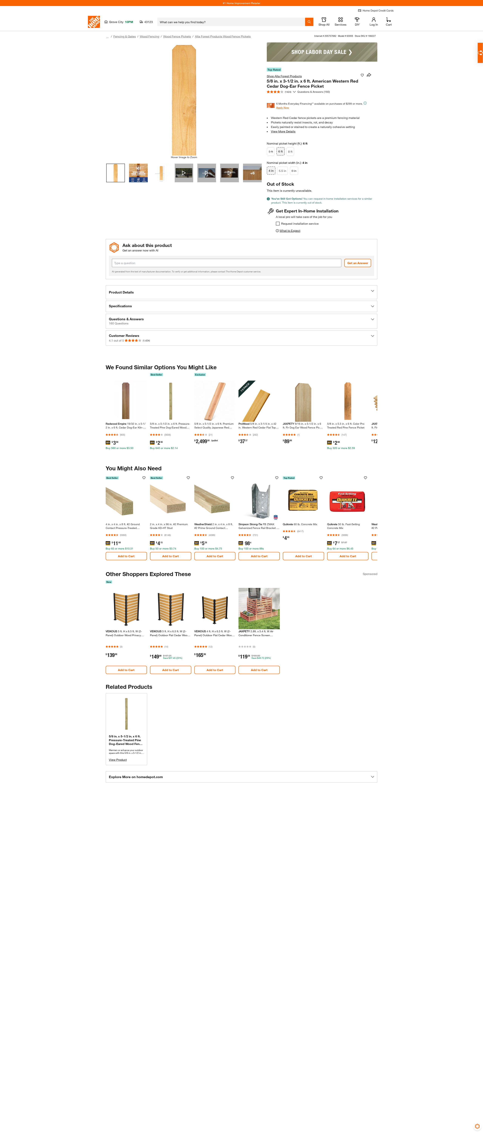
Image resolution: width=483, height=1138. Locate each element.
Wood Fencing (149, 36)
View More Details (283, 131)
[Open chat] (480, 53)
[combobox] (231, 22)
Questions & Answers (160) (313, 91)
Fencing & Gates (124, 36)
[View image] (115, 173)
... (107, 36)
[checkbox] (277, 223)
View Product (118, 759)
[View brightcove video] (184, 173)
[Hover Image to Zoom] (184, 99)
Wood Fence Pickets (177, 36)
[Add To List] (362, 75)
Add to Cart (126, 556)
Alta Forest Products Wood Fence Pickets (223, 36)
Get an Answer (357, 263)
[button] (241, 292)
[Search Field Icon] (309, 22)
